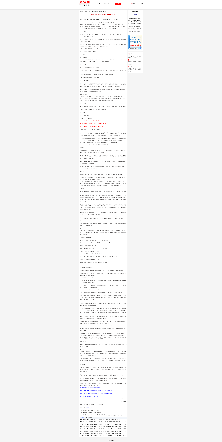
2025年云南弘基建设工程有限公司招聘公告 (136, 20)
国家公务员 (130, 57)
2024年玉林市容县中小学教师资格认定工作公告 (88, 428)
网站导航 (129, 1)
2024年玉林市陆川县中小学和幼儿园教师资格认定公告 (113, 426)
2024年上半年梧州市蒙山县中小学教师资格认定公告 (89, 435)
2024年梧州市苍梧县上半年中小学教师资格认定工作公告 (113, 431)
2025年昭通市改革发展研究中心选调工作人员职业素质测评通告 (139, 21)
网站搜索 (133, 1)
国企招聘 (130, 64)
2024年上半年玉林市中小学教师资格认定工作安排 (91, 410)
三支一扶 (130, 63)
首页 (86, 11)
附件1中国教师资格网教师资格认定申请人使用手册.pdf (91, 387)
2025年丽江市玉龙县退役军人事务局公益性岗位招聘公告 (138, 26)
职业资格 (139, 68)
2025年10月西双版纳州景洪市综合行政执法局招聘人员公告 (138, 18)
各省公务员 (139, 56)
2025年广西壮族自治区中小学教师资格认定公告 (88, 421)
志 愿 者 (134, 63)
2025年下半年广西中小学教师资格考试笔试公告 (88, 419)
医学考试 (134, 69)
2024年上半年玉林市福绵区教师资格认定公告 (88, 426)
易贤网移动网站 (135, 11)
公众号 (141, 3)
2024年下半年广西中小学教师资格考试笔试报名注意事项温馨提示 (91, 423)
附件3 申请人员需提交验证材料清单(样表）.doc (89, 396)
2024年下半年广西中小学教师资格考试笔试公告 (111, 423)
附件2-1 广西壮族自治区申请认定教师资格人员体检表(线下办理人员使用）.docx (96, 390)
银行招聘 (138, 63)
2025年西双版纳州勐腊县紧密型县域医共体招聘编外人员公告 (139, 31)
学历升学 (130, 68)
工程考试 (139, 69)
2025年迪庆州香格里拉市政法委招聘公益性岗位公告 (137, 28)
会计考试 (134, 68)
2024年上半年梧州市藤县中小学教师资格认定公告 (112, 435)
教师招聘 (134, 61)
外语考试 (130, 69)
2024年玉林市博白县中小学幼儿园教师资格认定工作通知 (113, 424)
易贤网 (112, 440)
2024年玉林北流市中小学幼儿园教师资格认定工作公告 (89, 424)
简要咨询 (117, 1)
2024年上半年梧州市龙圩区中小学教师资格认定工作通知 (113, 433)
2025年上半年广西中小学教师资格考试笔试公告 (111, 421)
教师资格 (130, 71)
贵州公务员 (136, 54)
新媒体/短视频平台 (123, 1)
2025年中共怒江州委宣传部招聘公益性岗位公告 (136, 25)
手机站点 (137, 1)
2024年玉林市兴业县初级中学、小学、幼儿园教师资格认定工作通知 (115, 428)
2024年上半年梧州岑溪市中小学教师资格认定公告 (89, 433)
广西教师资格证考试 (102, 11)
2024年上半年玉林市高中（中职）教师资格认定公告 (96, 414)
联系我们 (141, 1)
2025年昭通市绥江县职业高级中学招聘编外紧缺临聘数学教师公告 (140, 23)
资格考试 (89, 11)
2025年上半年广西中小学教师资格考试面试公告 (111, 419)
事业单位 (134, 3)
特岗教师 (139, 61)
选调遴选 (135, 57)
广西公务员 (133, 56)
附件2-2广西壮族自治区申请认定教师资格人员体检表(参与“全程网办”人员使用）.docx (97, 393)
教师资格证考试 (95, 11)
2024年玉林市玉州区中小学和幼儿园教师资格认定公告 (92, 412)
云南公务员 (130, 54)
